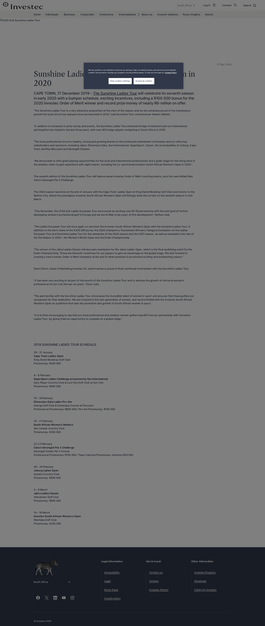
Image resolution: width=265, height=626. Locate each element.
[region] (133, 76)
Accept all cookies (144, 81)
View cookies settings (120, 81)
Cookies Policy (171, 73)
